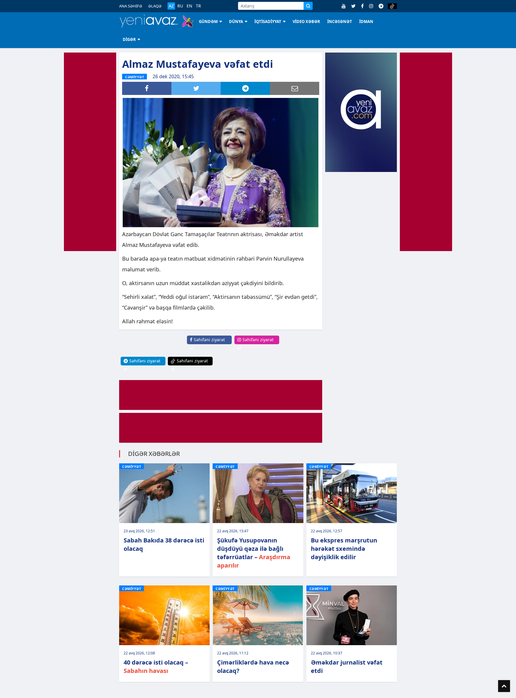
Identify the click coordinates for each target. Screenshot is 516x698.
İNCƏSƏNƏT (339, 21)
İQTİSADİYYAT (267, 21)
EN (189, 6)
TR (198, 6)
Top (504, 686)
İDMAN (366, 21)
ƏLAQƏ (155, 6)
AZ (171, 6)
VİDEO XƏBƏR (306, 21)
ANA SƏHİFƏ (130, 6)
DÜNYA (236, 21)
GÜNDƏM (208, 21)
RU (180, 6)
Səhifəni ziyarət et (207, 344)
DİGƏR (129, 39)
